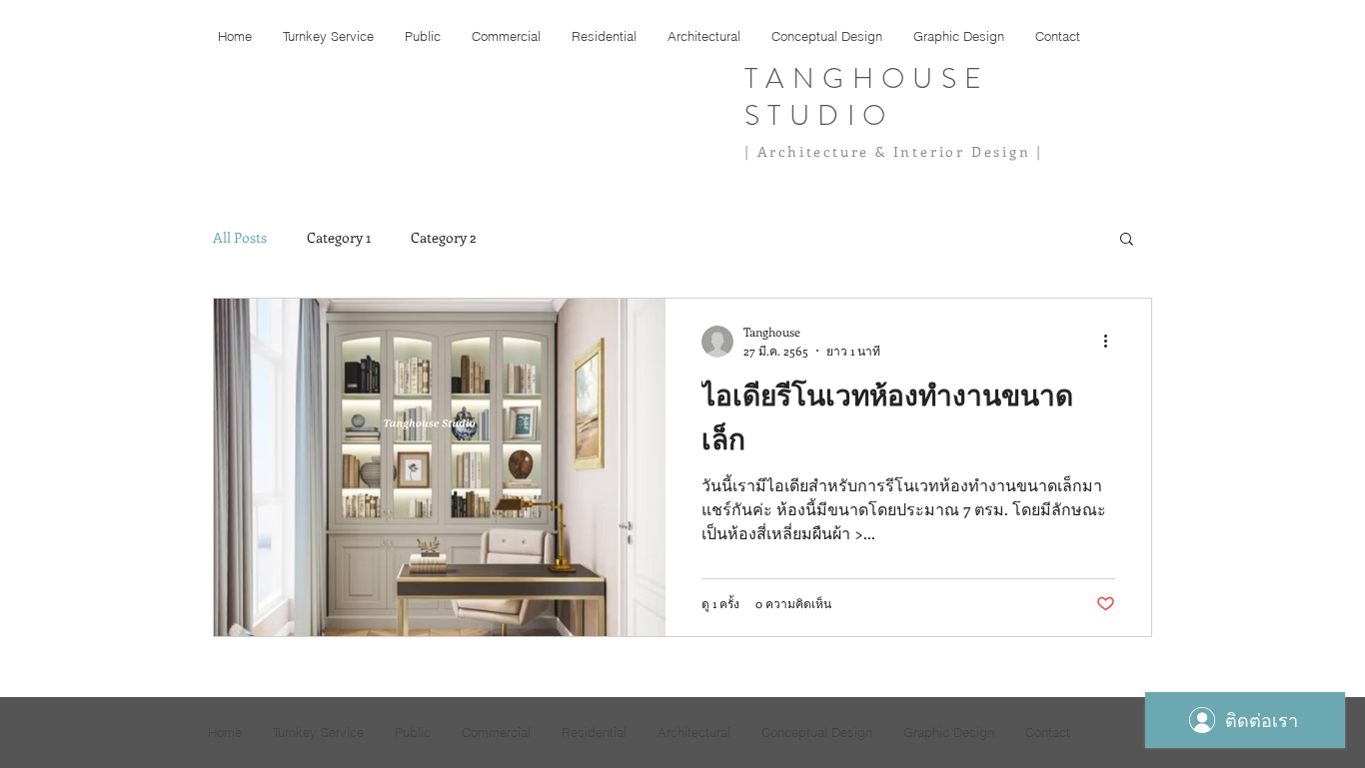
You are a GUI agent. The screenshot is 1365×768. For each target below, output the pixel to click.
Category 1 (339, 237)
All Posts (240, 237)
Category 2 (444, 237)
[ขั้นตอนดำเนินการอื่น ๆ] (1112, 342)
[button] (1126, 240)
